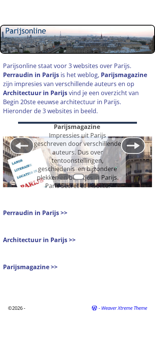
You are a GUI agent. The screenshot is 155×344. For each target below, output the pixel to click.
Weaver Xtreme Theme (124, 308)
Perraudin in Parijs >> (35, 213)
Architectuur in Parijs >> (39, 240)
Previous (22, 146)
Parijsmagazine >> (30, 267)
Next (133, 146)
